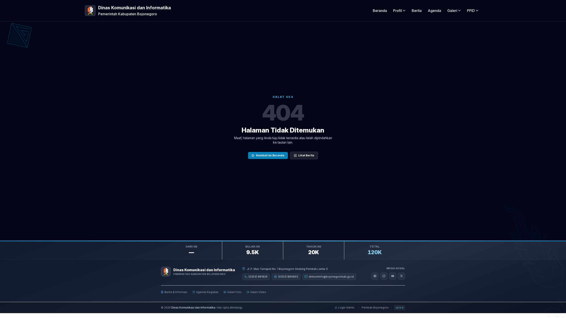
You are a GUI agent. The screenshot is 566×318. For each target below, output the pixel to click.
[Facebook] (375, 276)
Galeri (452, 10)
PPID (471, 10)
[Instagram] (383, 276)
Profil (397, 10)
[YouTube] (392, 276)
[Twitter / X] (401, 276)
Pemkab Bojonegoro (375, 307)
